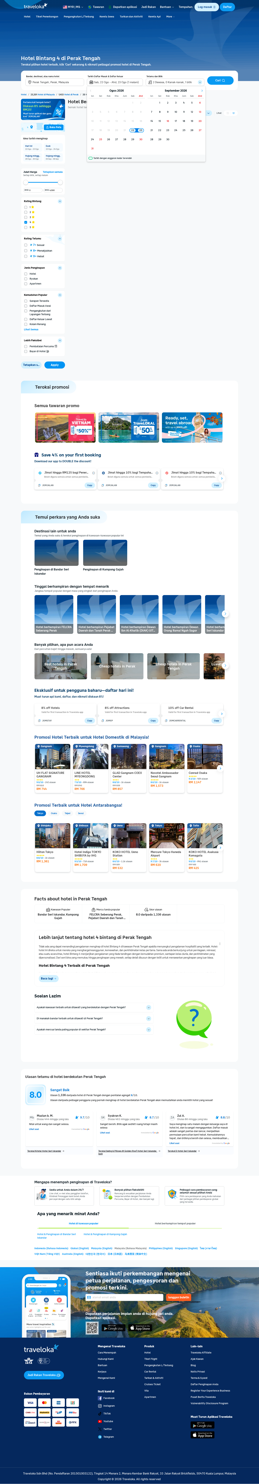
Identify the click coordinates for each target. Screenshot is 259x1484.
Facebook (109, 1398)
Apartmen (150, 1397)
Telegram (108, 1436)
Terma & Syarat (199, 1378)
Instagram (109, 1405)
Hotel (147, 1352)
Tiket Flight (150, 1359)
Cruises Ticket (152, 1384)
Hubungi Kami (106, 1359)
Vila (146, 1390)
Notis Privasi (198, 1371)
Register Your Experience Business (210, 1390)
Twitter (107, 1429)
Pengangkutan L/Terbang (158, 1365)
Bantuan (102, 1365)
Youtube (108, 1421)
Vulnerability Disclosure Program (209, 1403)
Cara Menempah (107, 1352)
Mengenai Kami (106, 1378)
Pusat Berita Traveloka (203, 1397)
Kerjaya (102, 1371)
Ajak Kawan (197, 1359)
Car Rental (150, 1371)
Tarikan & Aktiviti (153, 1378)
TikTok (107, 1413)
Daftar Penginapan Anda (204, 1384)
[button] (207, 7)
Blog (193, 1365)
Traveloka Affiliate (201, 1352)
